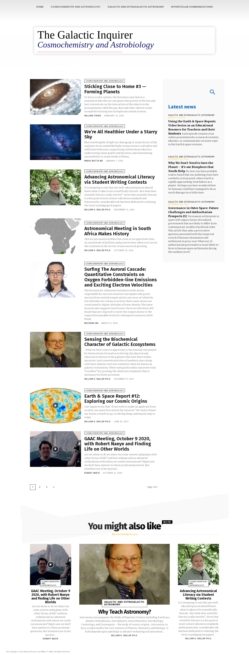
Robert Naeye (92, 473)
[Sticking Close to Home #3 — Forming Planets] (55, 97)
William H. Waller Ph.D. (97, 209)
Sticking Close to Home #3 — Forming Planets (115, 89)
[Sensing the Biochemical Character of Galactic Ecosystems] (55, 350)
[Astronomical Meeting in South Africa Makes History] (55, 236)
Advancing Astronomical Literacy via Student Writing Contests (119, 179)
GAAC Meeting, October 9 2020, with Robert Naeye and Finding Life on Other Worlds (117, 444)
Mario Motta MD (93, 161)
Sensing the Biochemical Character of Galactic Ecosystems (119, 341)
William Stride (92, 116)
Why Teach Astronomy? (124, 612)
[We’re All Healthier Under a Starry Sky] (55, 142)
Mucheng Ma (91, 323)
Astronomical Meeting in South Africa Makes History (117, 231)
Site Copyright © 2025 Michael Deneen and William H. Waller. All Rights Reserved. (38, 651)
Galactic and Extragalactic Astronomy (191, 115)
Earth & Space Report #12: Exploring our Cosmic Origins (115, 398)
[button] (193, 92)
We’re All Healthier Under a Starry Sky (120, 134)
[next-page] (54, 487)
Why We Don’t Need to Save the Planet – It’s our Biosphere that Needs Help (191, 167)
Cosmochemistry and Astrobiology (105, 81)
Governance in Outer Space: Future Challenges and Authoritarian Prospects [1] (193, 212)
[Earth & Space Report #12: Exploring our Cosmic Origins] (55, 405)
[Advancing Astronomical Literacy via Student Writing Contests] (55, 187)
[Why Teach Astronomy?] (124, 574)
